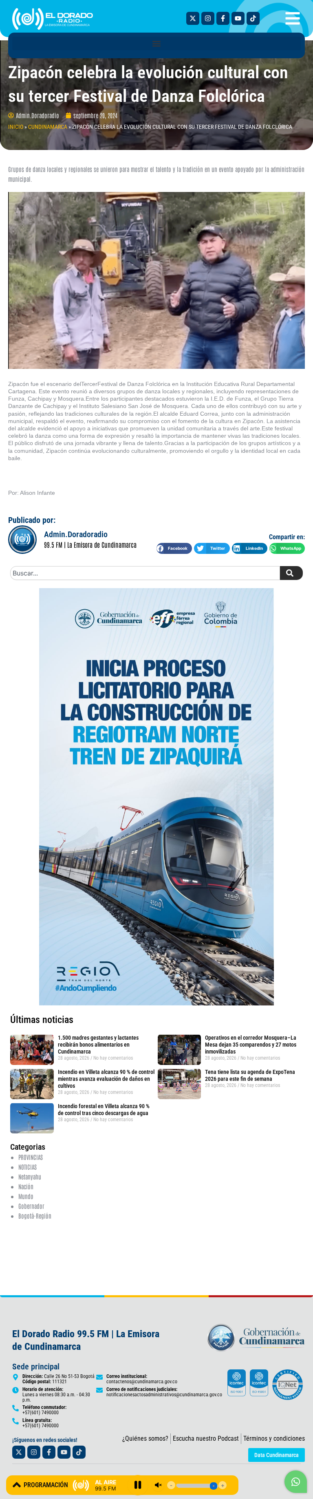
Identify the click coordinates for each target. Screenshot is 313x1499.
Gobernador (31, 1206)
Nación (25, 1186)
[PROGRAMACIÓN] (16, 1484)
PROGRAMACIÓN (46, 1485)
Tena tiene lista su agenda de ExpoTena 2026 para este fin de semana (250, 1075)
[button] (156, 43)
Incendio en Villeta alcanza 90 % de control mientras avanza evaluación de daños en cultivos (106, 1079)
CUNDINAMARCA (47, 126)
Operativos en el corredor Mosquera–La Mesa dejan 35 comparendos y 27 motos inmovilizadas (250, 1044)
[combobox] (145, 573)
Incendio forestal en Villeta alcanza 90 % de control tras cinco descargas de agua (104, 1109)
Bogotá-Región (34, 1215)
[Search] (291, 573)
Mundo (25, 1196)
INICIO (15, 126)
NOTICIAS (27, 1167)
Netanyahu (29, 1176)
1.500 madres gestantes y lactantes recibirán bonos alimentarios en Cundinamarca (98, 1044)
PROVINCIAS (30, 1157)
